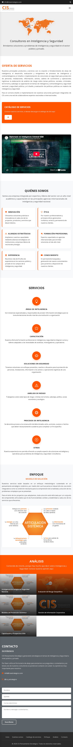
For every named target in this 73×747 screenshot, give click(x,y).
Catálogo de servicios (33, 737)
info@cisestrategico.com (12, 2)
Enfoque (47, 737)
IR (8, 117)
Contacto (64, 737)
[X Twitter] (70, 2)
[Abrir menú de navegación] (69, 8)
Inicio (7, 737)
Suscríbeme (9, 722)
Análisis (55, 737)
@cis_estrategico (10, 679)
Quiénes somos (17, 737)
